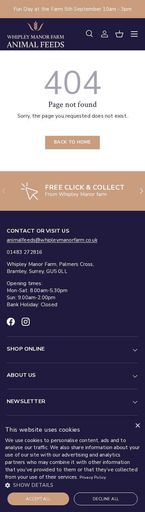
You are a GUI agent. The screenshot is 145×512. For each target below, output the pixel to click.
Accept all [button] (38, 499)
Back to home (72, 142)
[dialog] (72, 465)
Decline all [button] (106, 499)
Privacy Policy (93, 477)
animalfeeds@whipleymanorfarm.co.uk (52, 240)
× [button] (137, 425)
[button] (119, 34)
